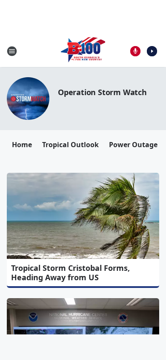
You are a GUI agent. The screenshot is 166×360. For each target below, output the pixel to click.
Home (22, 144)
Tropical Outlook (70, 144)
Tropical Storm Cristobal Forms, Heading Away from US (70, 272)
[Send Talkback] (135, 51)
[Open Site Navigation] (12, 51)
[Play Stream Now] (152, 51)
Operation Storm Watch (102, 92)
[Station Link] (83, 51)
